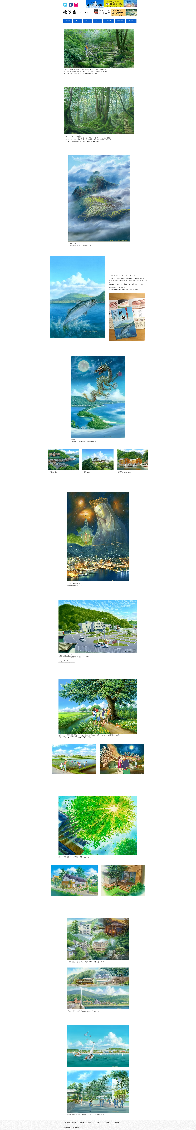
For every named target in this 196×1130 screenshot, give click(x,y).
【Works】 (89, 1122)
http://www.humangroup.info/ (66, 662)
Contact (116, 1122)
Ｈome (67, 1122)
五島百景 (98, 1122)
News (74, 1122)
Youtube (107, 1122)
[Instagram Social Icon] (76, 5)
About (82, 1122)
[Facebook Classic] (71, 5)
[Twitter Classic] (65, 5)
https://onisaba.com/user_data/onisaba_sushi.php (123, 289)
